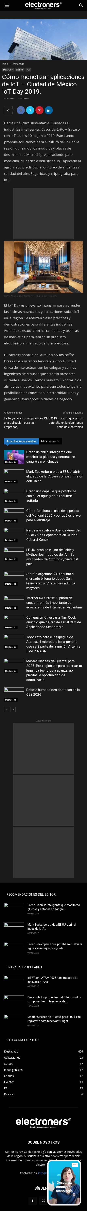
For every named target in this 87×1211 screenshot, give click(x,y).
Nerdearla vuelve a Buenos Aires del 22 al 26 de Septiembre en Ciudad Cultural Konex (53, 535)
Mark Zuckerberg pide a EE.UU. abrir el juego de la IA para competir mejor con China (54, 476)
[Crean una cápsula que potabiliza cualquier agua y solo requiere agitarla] (14, 496)
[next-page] (13, 709)
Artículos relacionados (21, 441)
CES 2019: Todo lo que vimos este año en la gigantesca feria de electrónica (63, 423)
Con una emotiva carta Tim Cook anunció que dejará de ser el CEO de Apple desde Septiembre (53, 622)
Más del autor (50, 441)
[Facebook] (21, 110)
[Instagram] (43, 1201)
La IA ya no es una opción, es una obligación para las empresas (23, 423)
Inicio (5, 64)
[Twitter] (30, 110)
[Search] (81, 5)
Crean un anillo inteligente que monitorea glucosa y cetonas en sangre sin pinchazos (50, 456)
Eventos (19, 69)
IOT (28, 69)
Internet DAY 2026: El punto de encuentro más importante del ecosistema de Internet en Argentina (54, 602)
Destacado (18, 64)
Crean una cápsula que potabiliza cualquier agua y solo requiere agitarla (51, 496)
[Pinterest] (39, 110)
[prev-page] (6, 709)
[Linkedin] (49, 110)
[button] (6, 5)
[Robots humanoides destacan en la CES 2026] (14, 694)
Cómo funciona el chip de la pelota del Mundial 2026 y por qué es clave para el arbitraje (53, 515)
